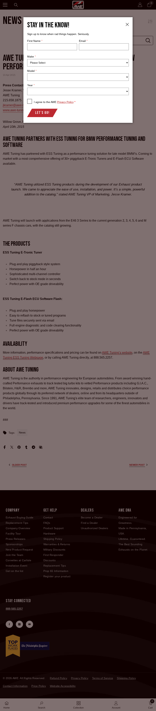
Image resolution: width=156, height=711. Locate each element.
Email (83, 40)
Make (31, 56)
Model (31, 70)
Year (30, 85)
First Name (34, 40)
